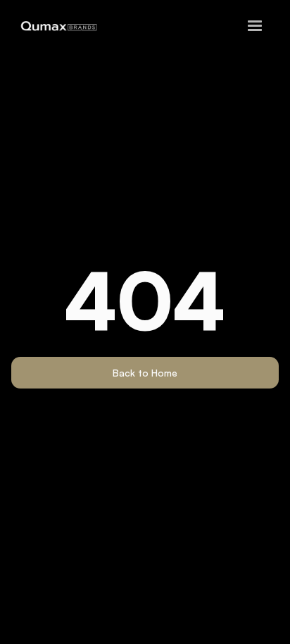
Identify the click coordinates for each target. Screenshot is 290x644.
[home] (55, 26)
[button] (255, 26)
